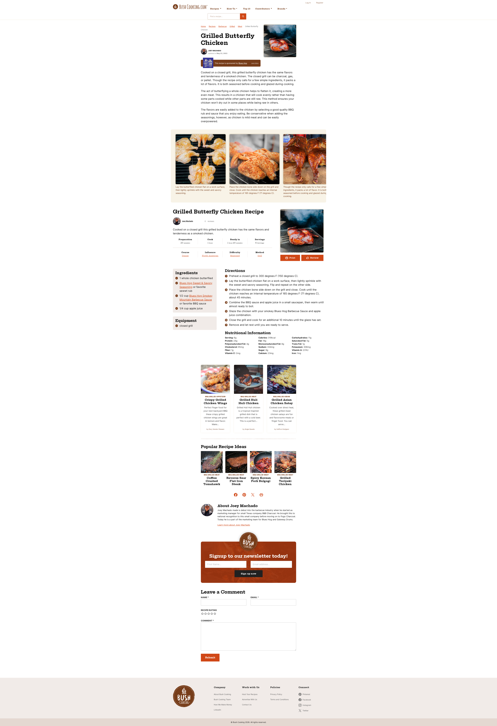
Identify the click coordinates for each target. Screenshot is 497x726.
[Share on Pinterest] (244, 495)
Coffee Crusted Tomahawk (211, 481)
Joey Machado (214, 51)
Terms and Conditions (279, 699)
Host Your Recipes (249, 694)
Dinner (185, 256)
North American (210, 256)
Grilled (232, 26)
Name (205, 597)
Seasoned (235, 256)
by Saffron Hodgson (281, 429)
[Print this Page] (261, 495)
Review (314, 258)
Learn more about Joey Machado (233, 525)
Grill (260, 256)
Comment (207, 620)
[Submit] (243, 16)
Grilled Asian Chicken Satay (282, 401)
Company (219, 687)
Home (203, 26)
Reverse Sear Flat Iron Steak (236, 481)
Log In (308, 3)
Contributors (262, 9)
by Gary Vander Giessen (215, 429)
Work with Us (250, 687)
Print (292, 258)
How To (231, 9)
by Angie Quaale (249, 429)
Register (319, 3)
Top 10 (246, 9)
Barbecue (222, 26)
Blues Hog (243, 63)
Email (255, 597)
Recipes (214, 9)
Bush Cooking (190, 6)
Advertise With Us (249, 699)
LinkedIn (217, 710)
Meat (240, 26)
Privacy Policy (276, 694)
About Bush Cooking (222, 694)
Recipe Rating (209, 610)
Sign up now (248, 573)
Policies (275, 687)
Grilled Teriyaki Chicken (285, 481)
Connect (303, 687)
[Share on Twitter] (253, 495)
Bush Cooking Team (222, 699)
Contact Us (246, 704)
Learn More (254, 63)
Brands (281, 9)
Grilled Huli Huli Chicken (249, 401)
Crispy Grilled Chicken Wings (215, 401)
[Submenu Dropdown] (236, 8)
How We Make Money (223, 704)
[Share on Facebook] (235, 495)
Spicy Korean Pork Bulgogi (261, 479)
